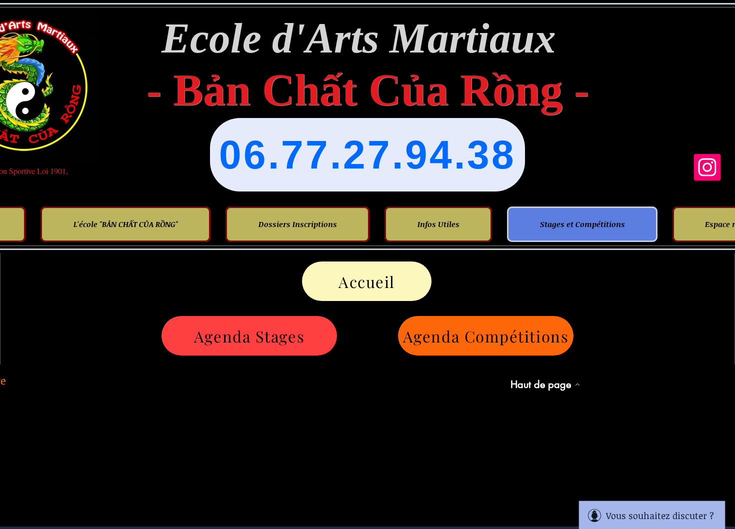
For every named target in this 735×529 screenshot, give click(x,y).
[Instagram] (707, 167)
